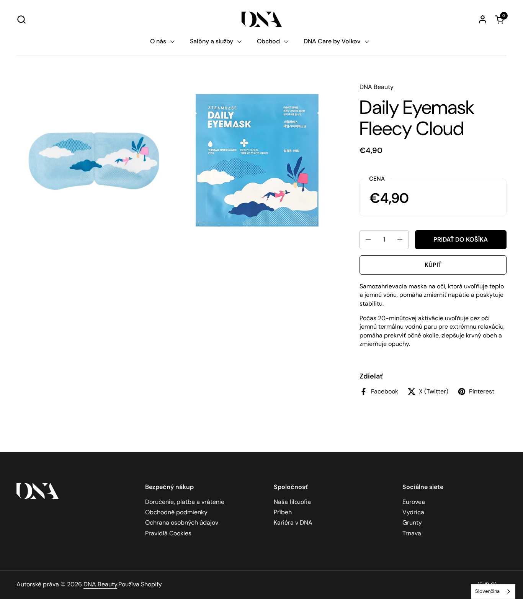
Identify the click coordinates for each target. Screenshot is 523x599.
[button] (21, 19)
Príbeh (283, 512)
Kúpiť (433, 265)
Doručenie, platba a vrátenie (184, 502)
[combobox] (493, 591)
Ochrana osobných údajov (181, 522)
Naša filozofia (292, 502)
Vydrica (413, 512)
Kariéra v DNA (293, 522)
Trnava (411, 533)
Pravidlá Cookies (168, 533)
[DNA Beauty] (262, 19)
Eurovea (413, 502)
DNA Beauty (377, 87)
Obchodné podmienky (176, 512)
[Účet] (482, 19)
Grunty (412, 522)
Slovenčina (487, 591)
